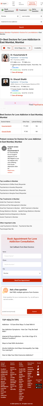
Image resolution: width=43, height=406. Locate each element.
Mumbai (7, 32)
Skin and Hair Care (3, 378)
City (4, 269)
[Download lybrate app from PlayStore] (39, 385)
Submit (34, 311)
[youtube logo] (38, 375)
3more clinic (15, 90)
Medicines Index (22, 390)
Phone (4, 260)
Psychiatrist (15, 32)
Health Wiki (22, 369)
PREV (4, 108)
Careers (30, 371)
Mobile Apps (29, 374)
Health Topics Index (21, 386)
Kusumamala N (6, 126)
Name (4, 251)
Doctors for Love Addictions (29, 32)
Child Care (4, 395)
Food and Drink (3, 389)
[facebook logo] (38, 367)
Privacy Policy (30, 381)
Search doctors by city (13, 369)
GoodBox (3, 397)
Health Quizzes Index (21, 381)
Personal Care (3, 392)
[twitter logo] (38, 370)
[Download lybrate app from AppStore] (39, 388)
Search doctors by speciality (13, 381)
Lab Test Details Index (21, 398)
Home (2, 32)
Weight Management (4, 385)
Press (29, 387)
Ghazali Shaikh (6, 131)
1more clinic (15, 67)
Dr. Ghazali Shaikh (18, 79)
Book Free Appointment (32, 3)
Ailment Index (21, 394)
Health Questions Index (22, 376)
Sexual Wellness (3, 382)
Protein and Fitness (4, 375)
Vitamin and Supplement (4, 371)
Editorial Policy (30, 384)
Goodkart (3, 369)
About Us (30, 367)
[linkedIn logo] (38, 372)
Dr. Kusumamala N (18, 55)
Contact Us (31, 369)
